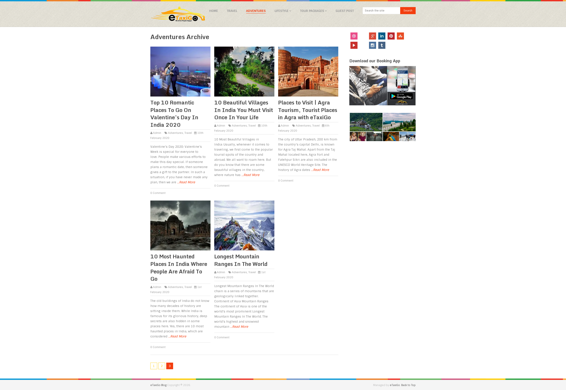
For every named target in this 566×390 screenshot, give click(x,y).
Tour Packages (312, 11)
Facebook (363, 36)
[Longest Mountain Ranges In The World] (244, 225)
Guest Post (345, 11)
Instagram (372, 45)
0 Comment (158, 193)
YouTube (354, 45)
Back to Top (408, 385)
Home (213, 11)
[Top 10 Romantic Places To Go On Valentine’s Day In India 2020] (180, 72)
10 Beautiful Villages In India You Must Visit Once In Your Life (243, 109)
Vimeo (391, 45)
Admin (157, 133)
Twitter (409, 36)
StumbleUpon (400, 36)
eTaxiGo (395, 385)
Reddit (409, 45)
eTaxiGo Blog (158, 385)
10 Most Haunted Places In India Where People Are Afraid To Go (178, 267)
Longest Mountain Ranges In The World (241, 260)
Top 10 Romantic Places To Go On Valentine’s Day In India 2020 (174, 113)
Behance (400, 45)
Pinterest (391, 36)
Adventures (256, 11)
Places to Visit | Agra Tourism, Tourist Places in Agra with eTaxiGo (307, 109)
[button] (365, 122)
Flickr (363, 45)
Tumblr (381, 45)
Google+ (372, 36)
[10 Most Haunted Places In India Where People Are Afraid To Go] (180, 225)
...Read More (186, 182)
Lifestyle (282, 11)
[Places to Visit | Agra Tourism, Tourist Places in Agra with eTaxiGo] (308, 72)
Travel (232, 11)
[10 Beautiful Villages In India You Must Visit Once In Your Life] (244, 72)
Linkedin (381, 36)
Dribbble (354, 36)
